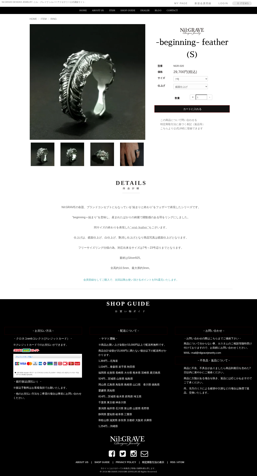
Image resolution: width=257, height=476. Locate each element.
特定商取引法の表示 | (155, 462)
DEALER (144, 10)
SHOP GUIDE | (103, 462)
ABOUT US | (84, 462)
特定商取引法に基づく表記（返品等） (182, 124)
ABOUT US (98, 10)
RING (54, 18)
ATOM (180, 462)
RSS (172, 462)
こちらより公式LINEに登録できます (181, 128)
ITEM (112, 10)
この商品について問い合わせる (178, 119)
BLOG (158, 10)
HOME (83, 10)
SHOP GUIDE (127, 10)
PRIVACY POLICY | (128, 462)
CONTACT (172, 10)
